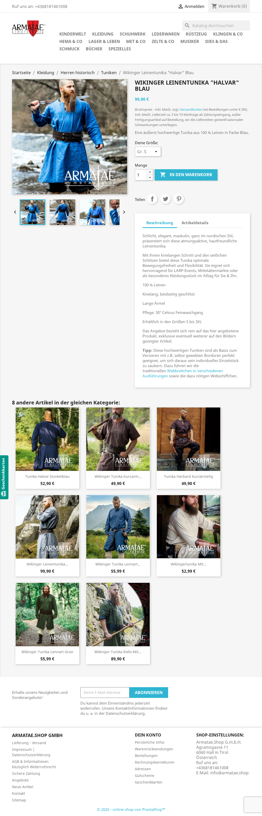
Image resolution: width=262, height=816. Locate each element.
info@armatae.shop (229, 773)
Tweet (165, 199)
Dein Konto (148, 735)
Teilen (152, 199)
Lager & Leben (104, 41)
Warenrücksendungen (154, 748)
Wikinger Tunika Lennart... (118, 564)
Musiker (189, 41)
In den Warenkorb (186, 175)
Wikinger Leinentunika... (47, 564)
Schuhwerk (133, 34)
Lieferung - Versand (29, 742)
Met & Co (136, 41)
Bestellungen (146, 755)
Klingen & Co (228, 34)
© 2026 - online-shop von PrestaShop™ (131, 809)
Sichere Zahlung (26, 773)
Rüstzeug (196, 34)
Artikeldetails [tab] (195, 222)
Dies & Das (216, 41)
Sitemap (19, 800)
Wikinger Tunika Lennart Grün (47, 651)
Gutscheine (144, 775)
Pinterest (179, 199)
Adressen (143, 768)
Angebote (20, 780)
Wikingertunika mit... (188, 564)
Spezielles (119, 49)
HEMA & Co (70, 41)
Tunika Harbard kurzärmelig (188, 476)
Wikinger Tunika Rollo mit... (117, 651)
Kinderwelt (72, 34)
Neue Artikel (22, 786)
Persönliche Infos (150, 742)
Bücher (94, 49)
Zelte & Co (163, 41)
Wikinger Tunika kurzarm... (118, 476)
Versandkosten (191, 109)
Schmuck (69, 49)
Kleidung (103, 34)
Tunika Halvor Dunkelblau (47, 476)
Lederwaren (166, 34)
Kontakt (18, 793)
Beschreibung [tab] (159, 222)
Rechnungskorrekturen (154, 762)
